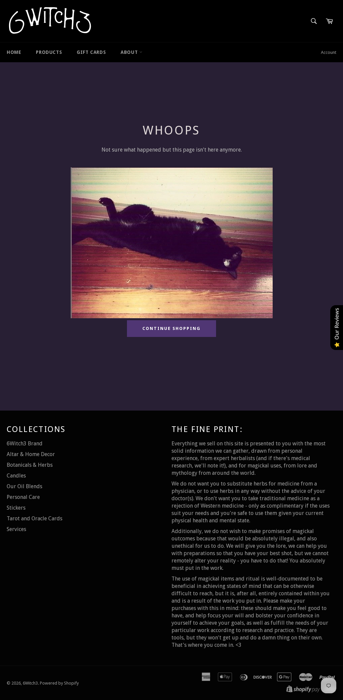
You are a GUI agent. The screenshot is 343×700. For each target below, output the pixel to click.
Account (328, 52)
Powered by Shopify (59, 683)
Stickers (16, 508)
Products (49, 52)
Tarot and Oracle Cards (34, 518)
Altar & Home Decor (31, 454)
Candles (16, 475)
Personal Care (23, 497)
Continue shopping (171, 328)
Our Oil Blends (24, 486)
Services (16, 529)
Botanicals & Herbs (30, 465)
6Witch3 (30, 683)
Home (14, 52)
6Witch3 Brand (25, 443)
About (130, 52)
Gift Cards (91, 52)
